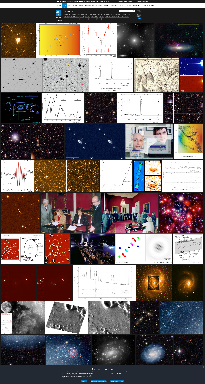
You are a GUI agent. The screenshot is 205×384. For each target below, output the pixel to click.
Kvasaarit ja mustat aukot (71, 19)
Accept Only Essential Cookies (98, 381)
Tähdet (98, 19)
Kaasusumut (94, 16)
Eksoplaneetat (117, 14)
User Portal (145, 1)
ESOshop (81, 5)
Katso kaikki (67, 14)
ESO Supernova (108, 14)
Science (139, 1)
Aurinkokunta (83, 19)
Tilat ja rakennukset (123, 16)
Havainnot (106, 5)
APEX (86, 14)
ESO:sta (59, 5)
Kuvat (64, 5)
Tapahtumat (114, 5)
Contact (125, 1)
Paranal (101, 16)
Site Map (130, 1)
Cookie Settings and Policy (117, 381)
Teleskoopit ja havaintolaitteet (93, 5)
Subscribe (120, 1)
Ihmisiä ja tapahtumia (110, 16)
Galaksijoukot (74, 16)
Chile (90, 14)
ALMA (82, 14)
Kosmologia (96, 14)
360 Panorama (76, 14)
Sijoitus (138, 16)
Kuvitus (82, 16)
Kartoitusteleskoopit (108, 19)
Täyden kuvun (126, 14)
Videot (69, 5)
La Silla (87, 16)
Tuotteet (128, 5)
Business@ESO (136, 5)
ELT (102, 14)
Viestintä (121, 5)
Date (139, 18)
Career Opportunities (148, 5)
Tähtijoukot (92, 19)
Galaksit (66, 16)
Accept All (84, 381)
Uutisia (75, 5)
